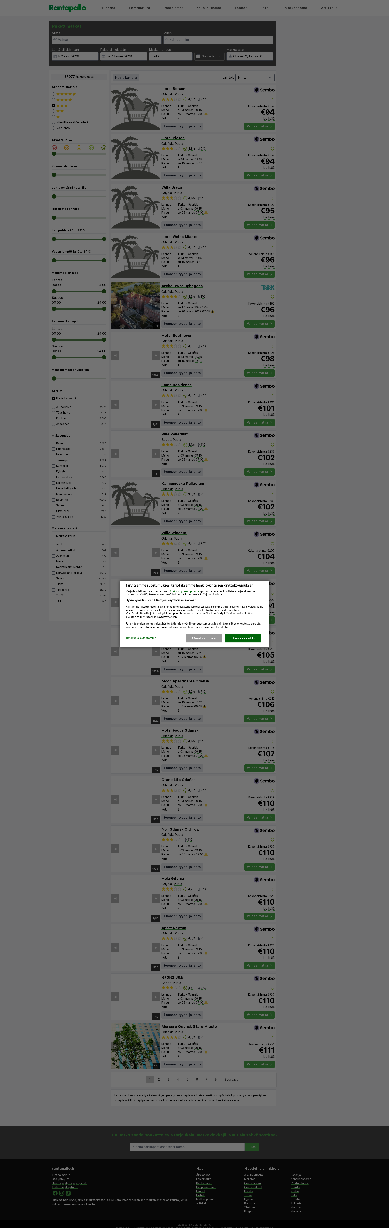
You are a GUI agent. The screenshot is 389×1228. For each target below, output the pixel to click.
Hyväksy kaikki (243, 638)
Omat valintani (204, 638)
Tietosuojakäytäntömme (141, 637)
